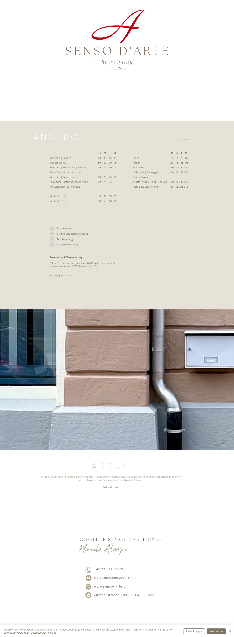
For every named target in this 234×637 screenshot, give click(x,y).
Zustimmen (216, 631)
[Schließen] (230, 631)
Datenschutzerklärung (43, 632)
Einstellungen (194, 631)
